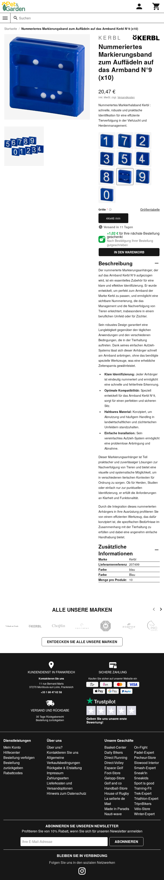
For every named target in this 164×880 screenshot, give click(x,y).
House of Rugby (116, 793)
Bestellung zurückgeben (50, 720)
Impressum (55, 772)
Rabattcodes (13, 772)
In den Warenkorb (129, 252)
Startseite (10, 28)
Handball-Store (115, 788)
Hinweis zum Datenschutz (66, 793)
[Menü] (5, 18)
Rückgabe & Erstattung (64, 767)
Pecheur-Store (145, 757)
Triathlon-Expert (146, 798)
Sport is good (144, 783)
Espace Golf (113, 767)
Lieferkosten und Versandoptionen (60, 786)
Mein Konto (12, 747)
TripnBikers (142, 803)
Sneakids (141, 777)
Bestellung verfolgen (19, 757)
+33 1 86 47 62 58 (51, 692)
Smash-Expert (145, 767)
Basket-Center (115, 747)
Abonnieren (126, 841)
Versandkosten (126, 97)
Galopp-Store (114, 777)
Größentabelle (150, 209)
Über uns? (55, 747)
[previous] (154, 610)
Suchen (25, 18)
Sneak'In (140, 772)
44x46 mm (113, 218)
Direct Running (115, 757)
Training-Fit (142, 788)
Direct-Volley (114, 762)
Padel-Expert (144, 752)
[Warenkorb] (156, 6)
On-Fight (140, 747)
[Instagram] (82, 872)
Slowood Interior (146, 762)
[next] (161, 610)
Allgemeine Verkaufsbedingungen (63, 760)
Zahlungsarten (58, 777)
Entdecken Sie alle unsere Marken (82, 641)
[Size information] (110, 209)
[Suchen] (15, 18)
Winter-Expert (144, 813)
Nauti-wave (113, 813)
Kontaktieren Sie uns (51, 678)
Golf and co (113, 783)
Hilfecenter (11, 752)
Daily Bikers (113, 752)
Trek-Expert (142, 793)
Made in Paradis (116, 808)
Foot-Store (112, 772)
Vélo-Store (142, 808)
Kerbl (110, 37)
